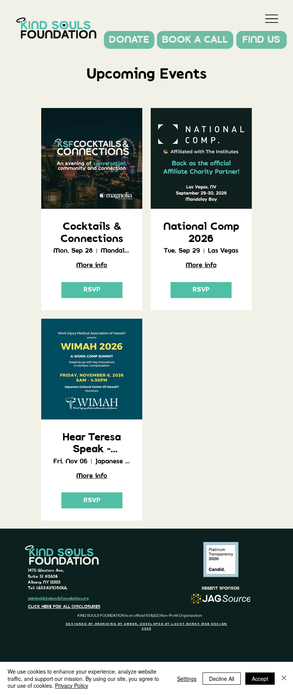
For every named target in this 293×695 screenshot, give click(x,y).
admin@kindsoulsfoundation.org (58, 598)
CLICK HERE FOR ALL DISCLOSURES (64, 607)
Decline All (221, 678)
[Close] (283, 678)
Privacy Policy (71, 685)
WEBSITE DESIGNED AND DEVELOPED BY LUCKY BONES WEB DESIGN (146, 533)
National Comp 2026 (201, 232)
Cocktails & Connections (91, 232)
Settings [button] (186, 678)
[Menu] (272, 18)
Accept (260, 678)
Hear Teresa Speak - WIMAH (92, 443)
